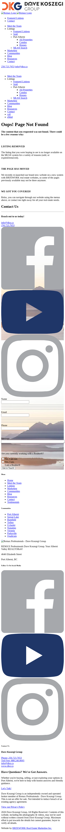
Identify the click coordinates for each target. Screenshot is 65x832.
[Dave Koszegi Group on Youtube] (32, 333)
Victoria (11, 530)
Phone (4, 425)
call (9, 114)
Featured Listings (15, 18)
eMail (10, 117)
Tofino (10, 522)
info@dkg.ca (21, 66)
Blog (9, 56)
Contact (11, 21)
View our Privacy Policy (13, 807)
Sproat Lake (13, 517)
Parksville (12, 533)
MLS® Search (20, 48)
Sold (15, 34)
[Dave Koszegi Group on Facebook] (32, 288)
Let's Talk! (6, 788)
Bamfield (11, 519)
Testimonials (13, 502)
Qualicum (12, 536)
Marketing (12, 50)
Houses (22, 45)
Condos (23, 42)
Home (10, 480)
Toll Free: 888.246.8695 (12, 760)
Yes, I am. (9, 462)
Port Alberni (13, 514)
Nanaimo (11, 528)
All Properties (25, 39)
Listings (11, 485)
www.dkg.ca (7, 766)
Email (4, 412)
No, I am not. (11, 459)
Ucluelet (11, 525)
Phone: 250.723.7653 (11, 758)
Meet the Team (14, 26)
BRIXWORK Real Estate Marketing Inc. (32, 828)
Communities (13, 53)
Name (4, 399)
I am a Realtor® (12, 465)
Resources (12, 58)
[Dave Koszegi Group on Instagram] (32, 396)
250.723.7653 (8, 66)
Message (5, 438)
